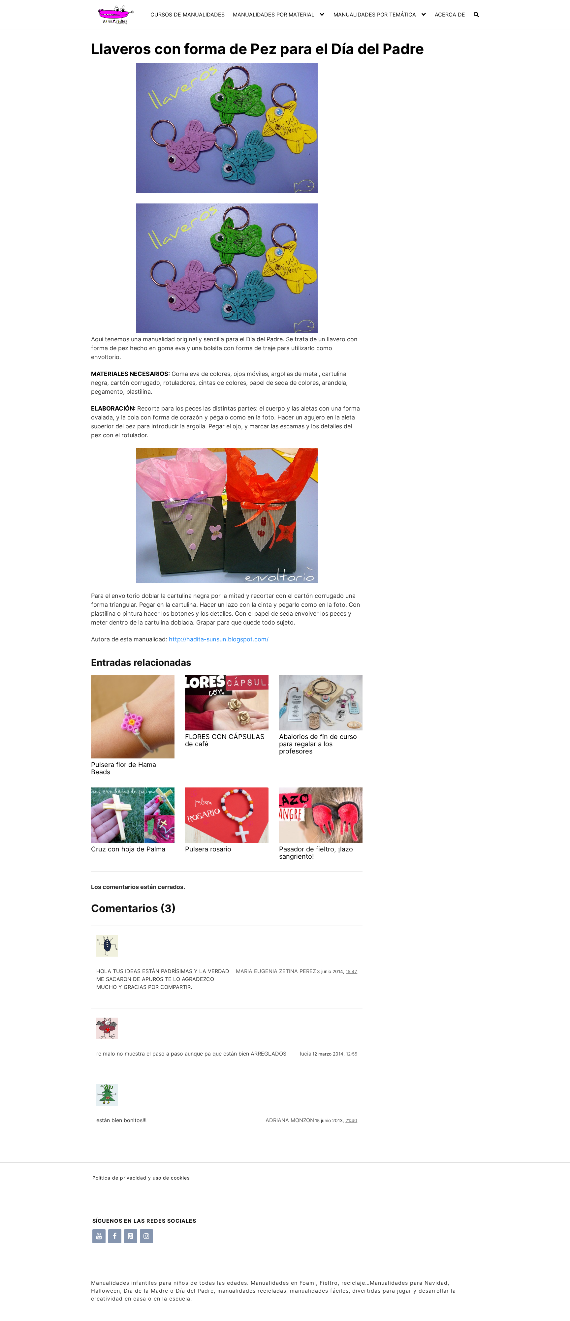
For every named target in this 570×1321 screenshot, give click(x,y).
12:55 (351, 1054)
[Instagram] (146, 1236)
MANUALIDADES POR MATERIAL (273, 14)
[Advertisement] (421, 178)
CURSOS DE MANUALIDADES (187, 14)
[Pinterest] (130, 1236)
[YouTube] (99, 1236)
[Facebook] (114, 1236)
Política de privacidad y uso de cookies (141, 1178)
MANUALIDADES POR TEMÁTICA (374, 14)
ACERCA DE (450, 14)
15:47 (351, 971)
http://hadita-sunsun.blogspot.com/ (219, 639)
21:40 (351, 1120)
